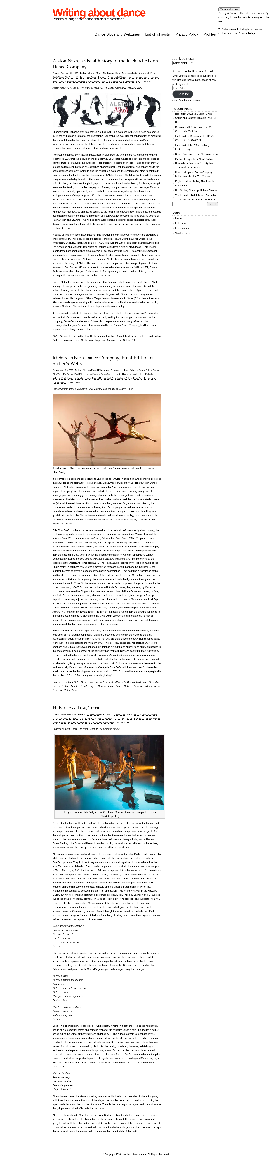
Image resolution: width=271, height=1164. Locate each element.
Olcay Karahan (93, 81)
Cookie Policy (247, 33)
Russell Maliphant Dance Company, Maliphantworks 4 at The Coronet (194, 174)
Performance (116, 370)
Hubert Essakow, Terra (76, 707)
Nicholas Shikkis (124, 378)
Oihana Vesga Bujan (76, 81)
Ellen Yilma (57, 374)
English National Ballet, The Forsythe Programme (195, 183)
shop (97, 340)
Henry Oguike (91, 77)
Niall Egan (111, 378)
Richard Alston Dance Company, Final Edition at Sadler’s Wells (103, 360)
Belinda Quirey (152, 370)
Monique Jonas (59, 81)
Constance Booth (60, 718)
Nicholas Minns (94, 73)
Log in (178, 218)
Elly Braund (70, 77)
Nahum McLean (99, 378)
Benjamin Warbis (149, 714)
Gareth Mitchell (89, 718)
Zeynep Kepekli (59, 382)
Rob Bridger (64, 722)
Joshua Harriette (135, 77)
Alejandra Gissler (137, 370)
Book (117, 73)
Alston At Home (78, 562)
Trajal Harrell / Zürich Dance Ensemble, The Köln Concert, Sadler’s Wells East (196, 197)
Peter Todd (138, 378)
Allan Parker (132, 73)
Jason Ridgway (93, 374)
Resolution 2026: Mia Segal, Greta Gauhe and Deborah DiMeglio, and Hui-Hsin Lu (196, 117)
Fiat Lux (80, 77)
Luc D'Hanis (118, 718)
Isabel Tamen (120, 77)
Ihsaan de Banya (105, 77)
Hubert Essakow (104, 718)
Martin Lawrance (151, 77)
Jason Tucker (107, 374)
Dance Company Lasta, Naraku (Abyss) (196, 154)
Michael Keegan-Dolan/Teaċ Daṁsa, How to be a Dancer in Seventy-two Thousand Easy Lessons (194, 163)
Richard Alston (117, 81)
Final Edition (79, 374)
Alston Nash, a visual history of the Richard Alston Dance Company (105, 63)
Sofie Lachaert (77, 722)
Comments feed (183, 228)
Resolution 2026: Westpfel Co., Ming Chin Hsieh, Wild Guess (194, 129)
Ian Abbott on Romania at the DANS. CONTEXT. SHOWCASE (194, 138)
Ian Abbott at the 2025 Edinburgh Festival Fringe (192, 147)
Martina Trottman (144, 718)
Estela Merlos (75, 718)
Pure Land (105, 81)
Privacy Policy (186, 34)
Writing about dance (99, 12)
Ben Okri (137, 714)
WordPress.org (183, 233)
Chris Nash (144, 73)
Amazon (111, 340)
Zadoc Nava (108, 722)
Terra (87, 722)
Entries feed (181, 223)
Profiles (210, 34)
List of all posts (157, 34)
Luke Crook (130, 718)
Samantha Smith (132, 81)
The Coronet (96, 722)
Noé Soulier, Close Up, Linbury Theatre (196, 190)
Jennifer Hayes (121, 374)
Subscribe (183, 94)
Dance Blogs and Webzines (117, 34)
